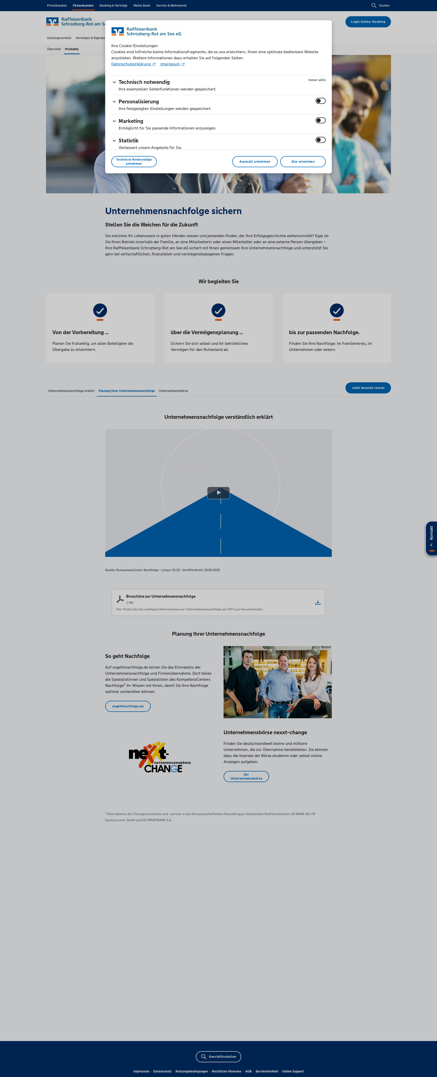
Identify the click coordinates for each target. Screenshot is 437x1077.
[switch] (321, 101)
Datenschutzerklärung (131, 64)
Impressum (170, 64)
